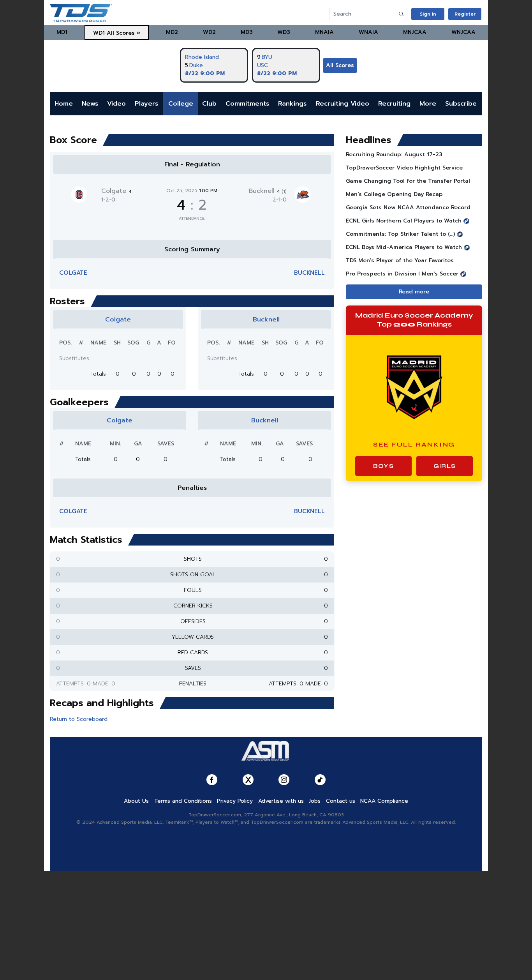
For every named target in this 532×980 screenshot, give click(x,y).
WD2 (209, 32)
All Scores (340, 65)
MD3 (247, 32)
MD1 (61, 32)
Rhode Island (202, 57)
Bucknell (268, 191)
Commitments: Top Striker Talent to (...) (400, 234)
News (90, 103)
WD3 (283, 32)
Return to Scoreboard (78, 719)
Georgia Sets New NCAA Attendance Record (408, 207)
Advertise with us (281, 801)
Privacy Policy (235, 801)
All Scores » (123, 33)
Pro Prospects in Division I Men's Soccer (402, 274)
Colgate (116, 191)
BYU (267, 57)
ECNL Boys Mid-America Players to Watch (404, 247)
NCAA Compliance (384, 801)
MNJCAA (414, 32)
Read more (414, 292)
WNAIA (368, 32)
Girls (444, 466)
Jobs (315, 801)
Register (465, 14)
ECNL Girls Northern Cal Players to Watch (404, 221)
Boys (383, 466)
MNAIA (324, 32)
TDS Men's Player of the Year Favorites (400, 260)
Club (209, 103)
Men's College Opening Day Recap (394, 194)
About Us (136, 801)
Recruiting (394, 103)
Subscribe (461, 103)
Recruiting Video (342, 103)
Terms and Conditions (183, 801)
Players (146, 103)
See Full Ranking (414, 444)
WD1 (99, 33)
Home (64, 103)
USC (262, 65)
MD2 (172, 32)
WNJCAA (463, 32)
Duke (196, 65)
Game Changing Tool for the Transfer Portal (408, 181)
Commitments (247, 103)
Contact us (340, 801)
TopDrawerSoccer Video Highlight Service (404, 168)
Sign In (428, 14)
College (180, 103)
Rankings (292, 103)
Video (116, 103)
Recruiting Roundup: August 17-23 (394, 154)
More (427, 103)
